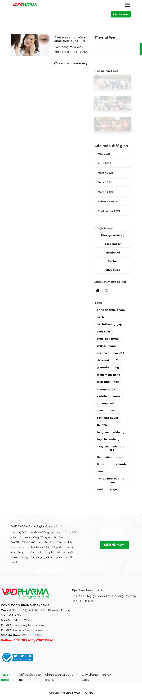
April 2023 (104, 163)
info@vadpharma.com (28, 625)
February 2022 (107, 201)
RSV (113, 410)
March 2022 (105, 192)
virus (100, 471)
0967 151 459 (45, 640)
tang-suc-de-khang (110, 432)
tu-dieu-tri (120, 464)
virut (100, 489)
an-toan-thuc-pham (111, 310)
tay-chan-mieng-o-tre (112, 448)
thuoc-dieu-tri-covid (111, 457)
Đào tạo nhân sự (112, 235)
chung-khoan (106, 346)
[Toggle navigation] (127, 5)
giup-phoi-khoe (108, 381)
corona (102, 353)
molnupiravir (106, 403)
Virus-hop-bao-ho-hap (112, 480)
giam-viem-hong (108, 374)
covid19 (118, 353)
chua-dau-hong (108, 338)
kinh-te (102, 396)
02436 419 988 (32, 635)
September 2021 (109, 211)
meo (116, 396)
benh (100, 317)
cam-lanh (103, 331)
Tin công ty (113, 244)
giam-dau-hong (108, 367)
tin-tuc (101, 464)
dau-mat (103, 360)
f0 (117, 360)
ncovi (100, 410)
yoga (113, 489)
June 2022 (105, 182)
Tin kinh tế (112, 252)
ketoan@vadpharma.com (31, 630)
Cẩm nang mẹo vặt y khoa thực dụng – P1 (70, 39)
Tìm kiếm (104, 37)
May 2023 (104, 153)
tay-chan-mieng (108, 439)
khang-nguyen (107, 389)
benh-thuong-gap (109, 324)
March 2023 (105, 172)
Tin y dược (112, 270)
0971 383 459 (23, 640)
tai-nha (102, 424)
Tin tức (112, 261)
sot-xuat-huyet (107, 417)
